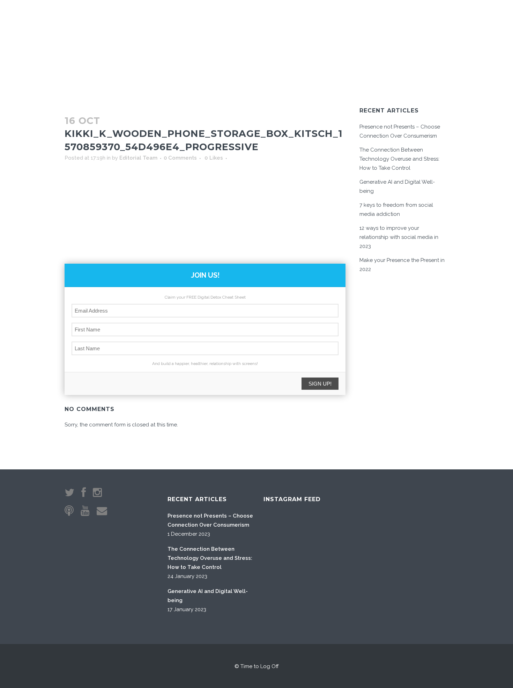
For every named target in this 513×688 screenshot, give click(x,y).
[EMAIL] (404, 18)
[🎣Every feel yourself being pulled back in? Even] (280, 532)
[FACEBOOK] (423, 18)
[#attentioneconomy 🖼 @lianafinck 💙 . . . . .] (280, 603)
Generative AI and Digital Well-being (208, 595)
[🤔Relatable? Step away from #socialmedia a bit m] (351, 568)
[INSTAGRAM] (414, 18)
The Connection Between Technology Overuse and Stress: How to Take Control (399, 159)
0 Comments (180, 158)
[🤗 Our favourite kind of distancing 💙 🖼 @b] (316, 532)
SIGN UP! (320, 384)
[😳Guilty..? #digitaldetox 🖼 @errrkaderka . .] (280, 568)
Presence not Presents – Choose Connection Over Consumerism (210, 520)
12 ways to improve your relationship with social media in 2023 (398, 237)
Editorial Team (138, 158)
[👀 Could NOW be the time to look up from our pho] (351, 532)
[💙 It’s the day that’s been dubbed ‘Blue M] (316, 603)
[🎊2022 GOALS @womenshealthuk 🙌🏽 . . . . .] (351, 603)
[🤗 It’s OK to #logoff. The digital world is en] (316, 568)
